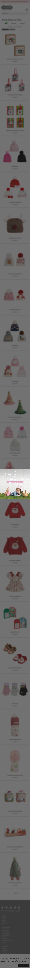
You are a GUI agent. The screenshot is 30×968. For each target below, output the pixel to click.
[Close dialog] (29, 470)
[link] (15, 484)
